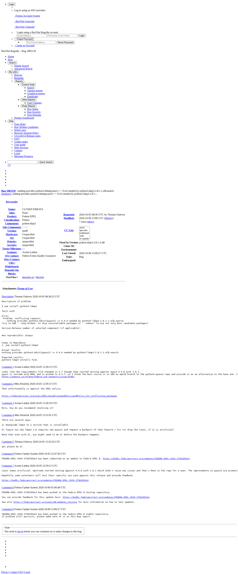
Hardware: (12, 234)
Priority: (12, 241)
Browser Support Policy (26, 133)
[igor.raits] (84, 230)
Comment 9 (8, 509)
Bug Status (32, 109)
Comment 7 (8, 465)
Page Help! (20, 124)
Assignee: (12, 252)
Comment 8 (8, 487)
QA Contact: (12, 255)
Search (12, 62)
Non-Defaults (34, 115)
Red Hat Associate (24, 21)
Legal (17, 153)
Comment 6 (8, 453)
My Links (13, 72)
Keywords (11, 201)
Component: (12, 223)
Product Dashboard (24, 117)
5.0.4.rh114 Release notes (27, 136)
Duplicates (32, 96)
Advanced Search (23, 68)
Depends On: (12, 270)
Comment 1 (8, 367)
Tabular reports (35, 90)
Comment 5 (8, 441)
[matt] (84, 236)
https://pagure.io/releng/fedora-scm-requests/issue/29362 (38, 376)
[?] (9, 165)
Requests (18, 78)
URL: (12, 263)
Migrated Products (23, 156)
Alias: (12, 212)
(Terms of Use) (25, 288)
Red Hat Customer (24, 26)
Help (11, 121)
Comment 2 (8, 383)
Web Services (21, 147)
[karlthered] (84, 233)
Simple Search (21, 65)
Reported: (69, 214)
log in (20, 531)
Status (11, 209)
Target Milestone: (12, 248)
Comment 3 (8, 403)
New (10, 59)
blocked (40, 277)
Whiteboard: (12, 266)
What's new (20, 130)
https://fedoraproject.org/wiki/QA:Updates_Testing (45, 502)
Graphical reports (36, 93)
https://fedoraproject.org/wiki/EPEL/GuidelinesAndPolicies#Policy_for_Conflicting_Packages (59, 396)
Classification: (12, 220)
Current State (28, 84)
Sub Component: (12, 227)
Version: (12, 230)
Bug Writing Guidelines (26, 127)
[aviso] (84, 227)
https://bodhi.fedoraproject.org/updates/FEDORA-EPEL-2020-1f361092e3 (146, 458)
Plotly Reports (28, 106)
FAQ (16, 138)
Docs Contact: (12, 259)
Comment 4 (8, 415)
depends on (28, 277)
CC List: (69, 230)
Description (8, 296)
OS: (12, 238)
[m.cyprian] (84, 238)
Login (11, 4)
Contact (18, 150)
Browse (18, 75)
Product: (12, 216)
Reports (19, 81)
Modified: (69, 218)
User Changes (34, 102)
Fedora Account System (27, 15)
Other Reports (28, 99)
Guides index (21, 141)
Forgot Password (24, 39)
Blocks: (12, 273)
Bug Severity (34, 112)
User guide (19, 144)
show (90, 221)
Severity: (12, 245)
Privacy (5, 572)
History (109, 218)
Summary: (6, 193)
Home (11, 56)
